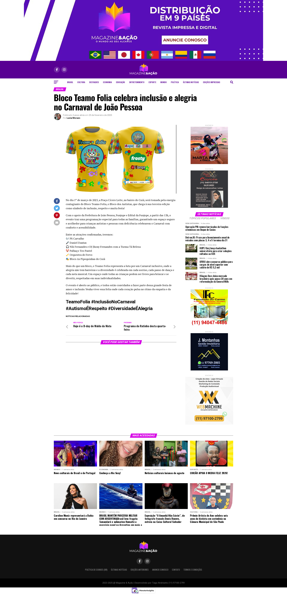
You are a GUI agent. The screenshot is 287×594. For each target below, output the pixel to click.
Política (175, 82)
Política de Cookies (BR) (96, 569)
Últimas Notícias (191, 82)
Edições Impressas (211, 82)
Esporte (152, 82)
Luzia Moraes (73, 118)
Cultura (81, 82)
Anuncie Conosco (160, 569)
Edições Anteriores (140, 569)
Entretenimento (136, 82)
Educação (120, 82)
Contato (176, 569)
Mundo (163, 82)
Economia (107, 82)
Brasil (70, 82)
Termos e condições (192, 569)
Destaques (94, 82)
